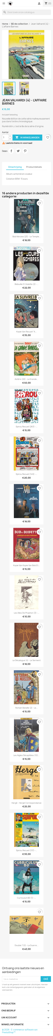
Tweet (18, 151)
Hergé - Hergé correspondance (26, 803)
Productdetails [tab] (34, 167)
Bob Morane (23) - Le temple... (27, 236)
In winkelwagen (27, 137)
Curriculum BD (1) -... (26, 898)
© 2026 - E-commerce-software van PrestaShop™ (20, 1031)
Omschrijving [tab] (15, 167)
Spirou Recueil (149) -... (26, 474)
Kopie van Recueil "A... (26, 331)
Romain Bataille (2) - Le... (26, 707)
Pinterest (25, 151)
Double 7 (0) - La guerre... (26, 945)
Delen (11, 151)
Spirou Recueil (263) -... (26, 426)
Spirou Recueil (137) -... (26, 850)
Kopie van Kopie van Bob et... (26, 565)
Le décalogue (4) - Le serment (27, 660)
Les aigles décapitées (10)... (26, 755)
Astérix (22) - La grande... (26, 379)
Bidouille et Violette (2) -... (26, 284)
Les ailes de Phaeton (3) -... (26, 613)
